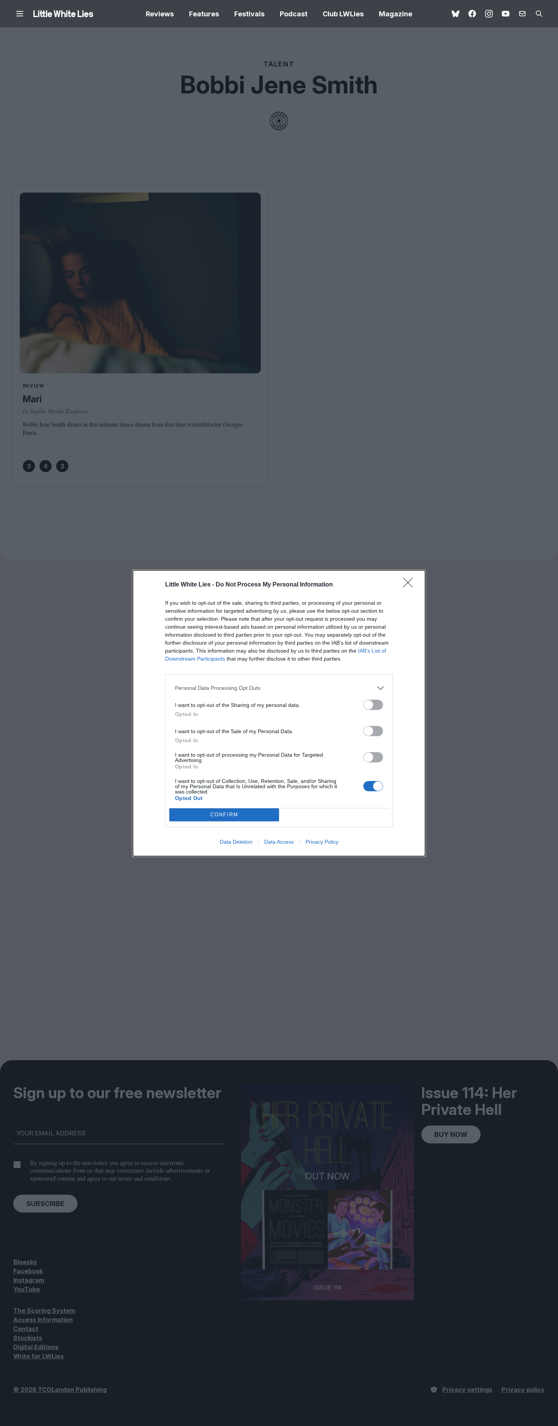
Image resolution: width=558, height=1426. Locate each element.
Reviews (160, 14)
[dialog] (279, 713)
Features (204, 14)
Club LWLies (343, 14)
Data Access (279, 842)
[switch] (373, 705)
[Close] (410, 585)
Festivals (249, 14)
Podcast (293, 14)
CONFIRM (224, 814)
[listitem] (279, 688)
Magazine (395, 14)
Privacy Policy (322, 842)
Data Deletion (236, 842)
